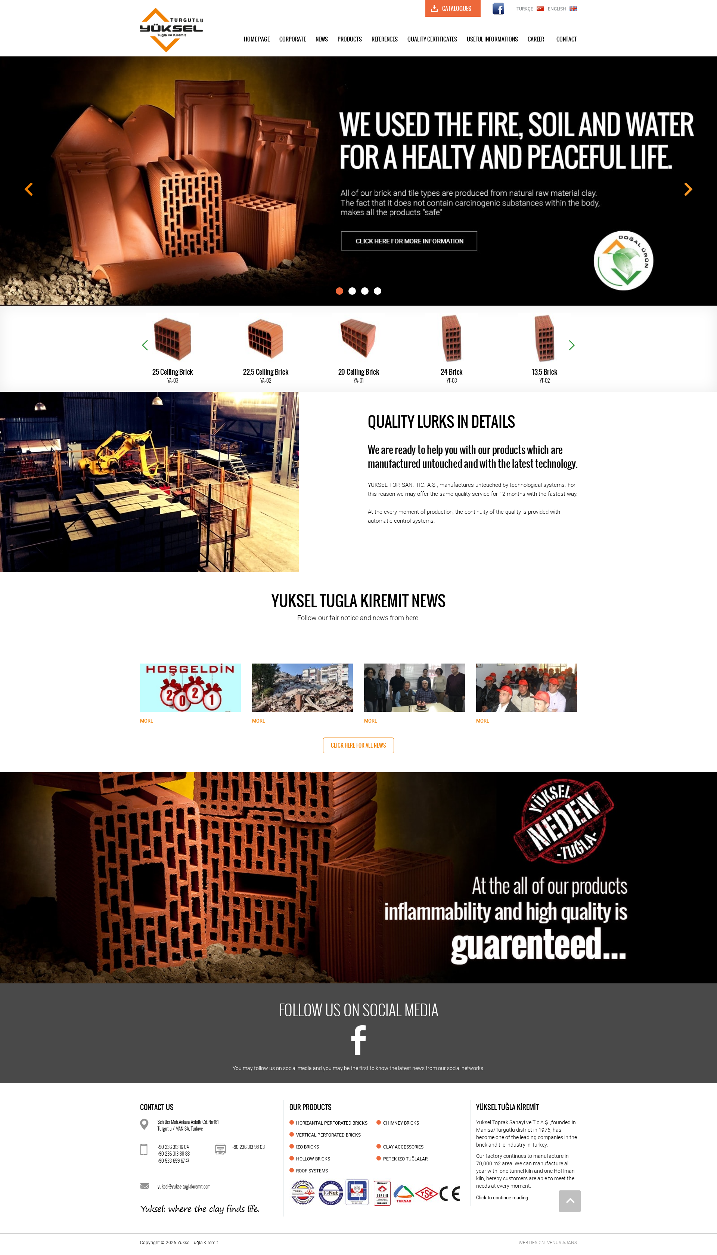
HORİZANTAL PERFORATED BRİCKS (331, 1123)
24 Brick (358, 375)
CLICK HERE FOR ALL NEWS (358, 745)
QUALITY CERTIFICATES (432, 39)
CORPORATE (292, 39)
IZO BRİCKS (307, 1147)
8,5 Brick (544, 375)
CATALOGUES (456, 8)
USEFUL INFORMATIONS (492, 39)
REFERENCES (385, 39)
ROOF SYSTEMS (312, 1171)
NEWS (322, 39)
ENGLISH (557, 9)
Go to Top (570, 1201)
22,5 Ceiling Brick (172, 375)
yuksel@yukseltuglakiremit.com (184, 1186)
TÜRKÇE (524, 9)
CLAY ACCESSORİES (403, 1147)
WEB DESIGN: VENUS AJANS (548, 1242)
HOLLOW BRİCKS (313, 1159)
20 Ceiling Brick (265, 375)
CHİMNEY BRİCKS (401, 1123)
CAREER (536, 39)
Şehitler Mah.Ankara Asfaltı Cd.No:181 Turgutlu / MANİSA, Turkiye (188, 1125)
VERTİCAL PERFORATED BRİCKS (328, 1135)
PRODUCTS (350, 39)
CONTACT (566, 39)
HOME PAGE (257, 39)
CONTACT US (157, 1107)
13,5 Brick (451, 375)
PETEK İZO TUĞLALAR (405, 1159)
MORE (146, 720)
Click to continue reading (502, 1197)
